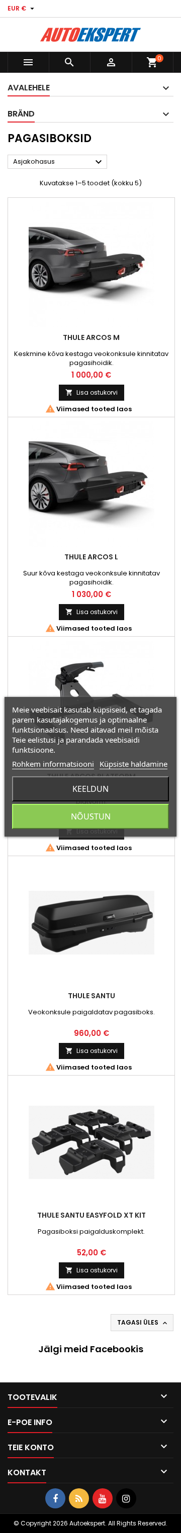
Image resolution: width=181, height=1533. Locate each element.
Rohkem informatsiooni (53, 764)
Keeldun (90, 788)
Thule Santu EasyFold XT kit (91, 1215)
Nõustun (91, 816)
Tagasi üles (143, 1322)
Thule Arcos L (91, 557)
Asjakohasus (59, 162)
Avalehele (29, 87)
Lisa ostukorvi (91, 392)
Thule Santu (91, 996)
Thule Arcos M (91, 337)
